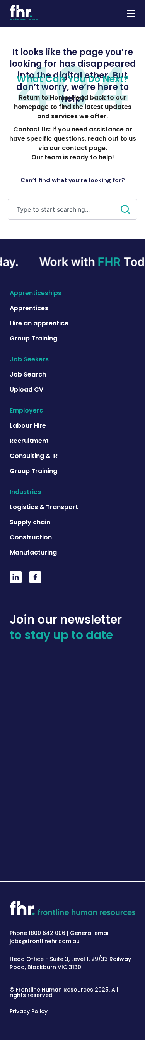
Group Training (33, 338)
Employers (26, 410)
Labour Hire (28, 425)
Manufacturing (33, 552)
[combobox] (64, 209)
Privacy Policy (29, 1011)
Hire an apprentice (39, 323)
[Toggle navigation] (131, 13)
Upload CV (26, 389)
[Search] (129, 209)
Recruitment (29, 440)
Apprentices (29, 308)
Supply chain (30, 522)
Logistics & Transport (44, 507)
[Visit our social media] (16, 581)
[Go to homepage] (24, 13)
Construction (31, 537)
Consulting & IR (34, 455)
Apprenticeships (35, 293)
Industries (25, 491)
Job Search (28, 374)
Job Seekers (29, 359)
